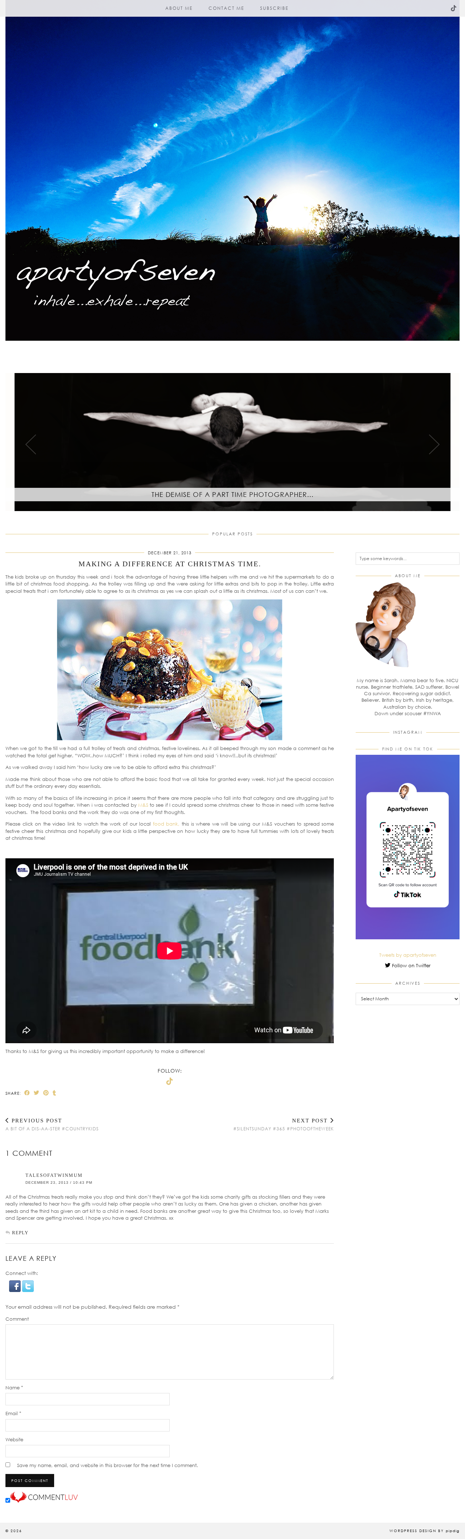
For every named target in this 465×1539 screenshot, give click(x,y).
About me (179, 8)
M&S (144, 805)
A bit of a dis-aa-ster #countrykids (52, 1124)
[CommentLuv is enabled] (44, 1501)
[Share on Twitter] (36, 1092)
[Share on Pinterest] (46, 1092)
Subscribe (274, 8)
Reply (20, 1232)
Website (14, 1439)
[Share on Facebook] (27, 1092)
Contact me (226, 8)
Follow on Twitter (410, 965)
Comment (17, 1319)
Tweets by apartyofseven (407, 955)
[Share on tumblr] (54, 1092)
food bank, (166, 824)
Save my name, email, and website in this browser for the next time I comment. (107, 1465)
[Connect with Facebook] (15, 1290)
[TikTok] (454, 8)
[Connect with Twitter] (28, 1290)
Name (14, 1387)
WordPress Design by (424, 1530)
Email (13, 1413)
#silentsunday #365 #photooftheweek (283, 1124)
